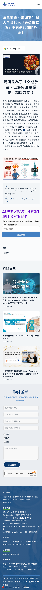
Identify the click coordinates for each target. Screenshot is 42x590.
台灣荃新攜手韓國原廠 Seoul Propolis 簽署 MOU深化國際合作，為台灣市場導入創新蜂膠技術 (21, 374)
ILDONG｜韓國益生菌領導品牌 (14, 512)
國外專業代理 (18, 497)
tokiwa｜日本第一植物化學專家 (15, 523)
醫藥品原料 (7, 542)
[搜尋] (34, 4)
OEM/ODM (7, 502)
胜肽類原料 (27, 544)
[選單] (39, 4)
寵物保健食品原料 (31, 542)
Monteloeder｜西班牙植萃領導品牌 (17, 515)
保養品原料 (7, 544)
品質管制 (14, 499)
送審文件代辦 (25, 499)
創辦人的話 (7, 497)
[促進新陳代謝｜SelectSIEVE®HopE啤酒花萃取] (21, 321)
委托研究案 (29, 497)
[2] (13, 149)
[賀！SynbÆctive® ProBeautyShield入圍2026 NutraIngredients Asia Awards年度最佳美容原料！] (21, 283)
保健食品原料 (18, 542)
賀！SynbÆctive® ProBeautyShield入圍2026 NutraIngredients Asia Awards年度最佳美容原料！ (20, 300)
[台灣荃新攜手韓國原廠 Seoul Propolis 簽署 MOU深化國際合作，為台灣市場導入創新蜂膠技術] (21, 356)
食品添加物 (17, 544)
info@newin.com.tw (27, 569)
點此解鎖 (21, 234)
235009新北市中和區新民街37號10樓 (22, 564)
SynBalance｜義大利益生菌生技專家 (17, 518)
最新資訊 (6, 554)
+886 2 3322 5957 (15, 567)
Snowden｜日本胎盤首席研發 (14, 520)
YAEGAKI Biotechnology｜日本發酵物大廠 (20, 532)
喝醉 (6, 253)
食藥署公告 (15, 554)
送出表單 (12, 464)
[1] (6, 186)
